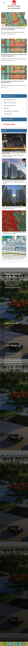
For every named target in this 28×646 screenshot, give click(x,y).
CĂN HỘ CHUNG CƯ (10, 105)
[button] (4, 3)
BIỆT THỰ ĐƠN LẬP (10, 100)
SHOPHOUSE (8, 114)
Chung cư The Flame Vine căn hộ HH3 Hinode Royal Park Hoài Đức (13, 156)
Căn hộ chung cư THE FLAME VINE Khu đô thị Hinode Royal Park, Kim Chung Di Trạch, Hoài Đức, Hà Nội (14, 182)
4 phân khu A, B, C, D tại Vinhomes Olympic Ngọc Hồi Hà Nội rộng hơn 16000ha (14, 233)
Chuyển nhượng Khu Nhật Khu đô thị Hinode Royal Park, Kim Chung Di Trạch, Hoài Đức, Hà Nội (14, 258)
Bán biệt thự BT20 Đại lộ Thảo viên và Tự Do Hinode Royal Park (12, 82)
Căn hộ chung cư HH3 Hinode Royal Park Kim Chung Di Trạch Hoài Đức (13, 208)
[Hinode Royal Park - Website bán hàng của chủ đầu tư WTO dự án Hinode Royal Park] (14, 3)
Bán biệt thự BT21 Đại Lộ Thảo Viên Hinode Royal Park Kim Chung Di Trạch (14, 55)
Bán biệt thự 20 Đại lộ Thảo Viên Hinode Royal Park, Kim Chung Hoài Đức (13, 28)
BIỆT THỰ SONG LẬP (10, 102)
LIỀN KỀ (6, 108)
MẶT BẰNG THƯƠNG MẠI (11, 111)
